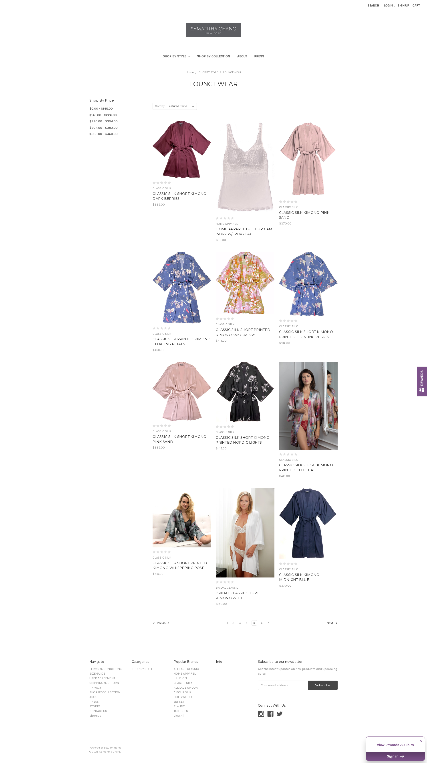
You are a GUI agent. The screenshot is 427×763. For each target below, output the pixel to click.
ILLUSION (180, 678)
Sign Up (403, 5)
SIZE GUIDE (97, 673)
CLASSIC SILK (183, 683)
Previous (162, 623)
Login (388, 5)
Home (190, 72)
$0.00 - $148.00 (101, 108)
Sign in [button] (393, 756)
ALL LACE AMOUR (186, 688)
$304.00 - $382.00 (103, 128)
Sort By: (160, 106)
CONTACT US (98, 711)
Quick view (182, 141)
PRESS (259, 56)
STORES (95, 706)
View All (179, 716)
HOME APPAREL (185, 673)
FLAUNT (179, 706)
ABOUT (242, 56)
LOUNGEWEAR (232, 72)
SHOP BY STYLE (175, 56)
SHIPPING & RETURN (104, 683)
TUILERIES (181, 711)
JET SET (179, 702)
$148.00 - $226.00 (103, 115)
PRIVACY (95, 688)
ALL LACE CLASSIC (186, 669)
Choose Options (182, 157)
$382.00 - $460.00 (103, 134)
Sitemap (95, 716)
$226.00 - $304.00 (103, 121)
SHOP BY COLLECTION (213, 56)
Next (330, 623)
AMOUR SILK (182, 692)
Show (422, 381)
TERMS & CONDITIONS (105, 669)
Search (373, 5)
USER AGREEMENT (102, 678)
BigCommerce (112, 747)
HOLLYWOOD (183, 697)
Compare (180, 149)
